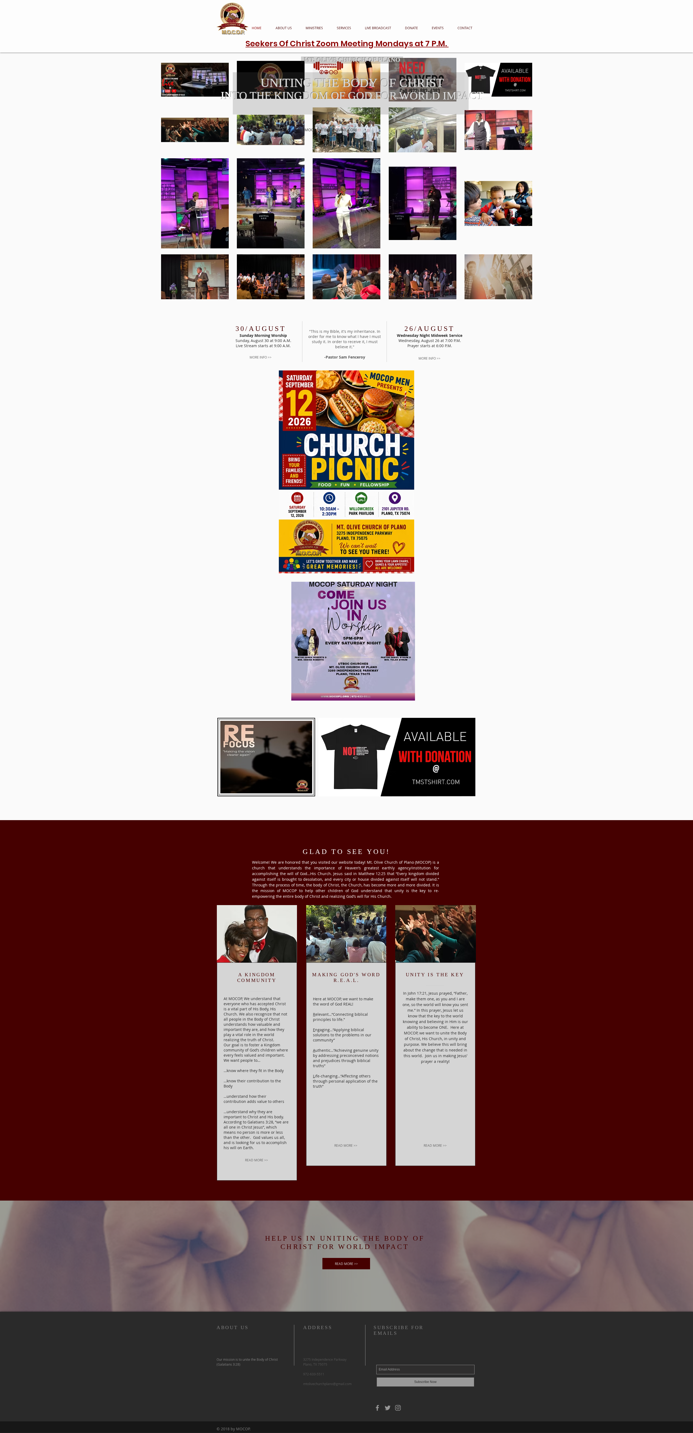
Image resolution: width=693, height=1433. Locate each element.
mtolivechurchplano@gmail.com (327, 1384)
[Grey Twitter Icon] (387, 1408)
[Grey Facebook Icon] (377, 1408)
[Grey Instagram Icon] (398, 1408)
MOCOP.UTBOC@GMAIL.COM (331, 129)
